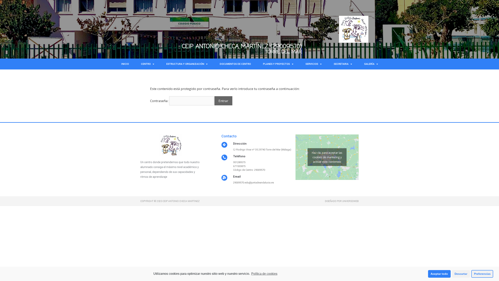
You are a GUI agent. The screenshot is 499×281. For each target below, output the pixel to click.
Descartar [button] (461, 273)
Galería (369, 63)
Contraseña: (159, 101)
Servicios (311, 63)
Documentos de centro (235, 63)
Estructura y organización (185, 63)
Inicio (125, 63)
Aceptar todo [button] (439, 273)
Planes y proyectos (276, 63)
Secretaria (341, 63)
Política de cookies (264, 273)
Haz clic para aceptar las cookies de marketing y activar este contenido (327, 157)
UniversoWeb (350, 201)
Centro (146, 63)
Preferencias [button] (482, 273)
